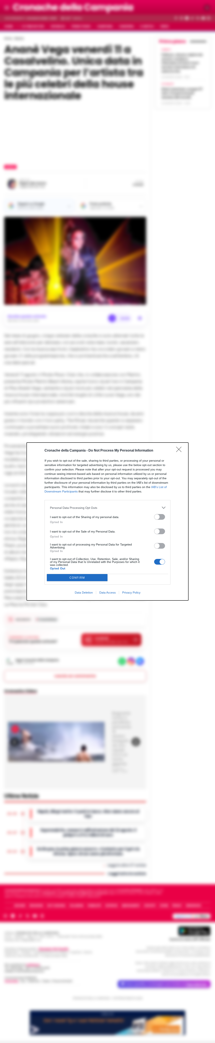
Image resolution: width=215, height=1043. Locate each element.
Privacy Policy (131, 592)
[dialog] (107, 521)
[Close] (180, 451)
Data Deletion (84, 592)
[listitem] (107, 507)
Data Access (107, 592)
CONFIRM (77, 577)
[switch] (159, 517)
